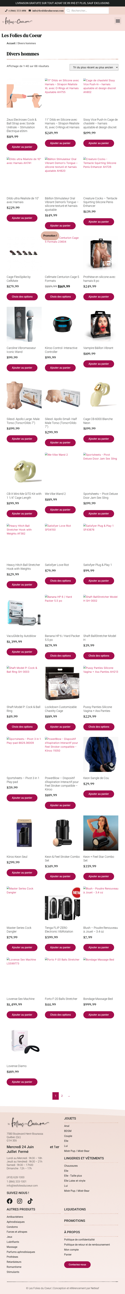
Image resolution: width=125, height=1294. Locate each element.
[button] (117, 20)
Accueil (11, 43)
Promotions (74, 1221)
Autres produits (21, 1209)
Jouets (70, 1118)
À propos (72, 1232)
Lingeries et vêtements (84, 1158)
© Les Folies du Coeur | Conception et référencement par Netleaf (62, 1288)
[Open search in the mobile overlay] (87, 10)
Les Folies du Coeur (22, 35)
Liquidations (75, 1209)
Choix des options (22, 296)
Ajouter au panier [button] (22, 146)
